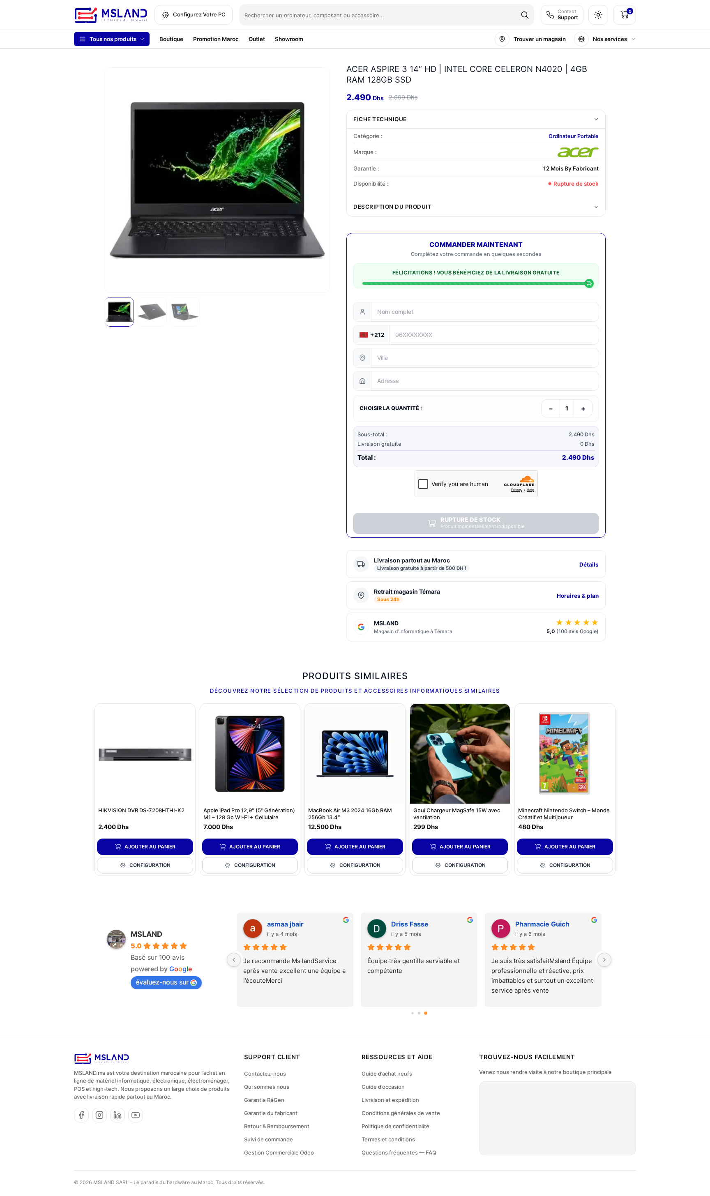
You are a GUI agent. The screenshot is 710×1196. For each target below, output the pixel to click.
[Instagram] (99, 1115)
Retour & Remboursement (276, 1126)
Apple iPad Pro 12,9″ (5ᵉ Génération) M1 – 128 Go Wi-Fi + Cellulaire (249, 813)
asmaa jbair (285, 924)
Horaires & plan (578, 595)
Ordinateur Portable (574, 136)
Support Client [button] (272, 1057)
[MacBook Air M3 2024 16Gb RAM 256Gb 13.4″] (355, 754)
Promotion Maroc (216, 39)
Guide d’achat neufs (387, 1073)
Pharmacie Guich (542, 924)
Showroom (289, 39)
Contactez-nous (265, 1073)
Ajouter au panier (149, 846)
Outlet (257, 39)
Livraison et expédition (390, 1100)
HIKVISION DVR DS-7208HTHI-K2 (141, 810)
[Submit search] (525, 15)
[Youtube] (135, 1115)
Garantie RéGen (264, 1100)
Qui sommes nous (266, 1086)
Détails (589, 564)
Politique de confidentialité (395, 1126)
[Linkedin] (117, 1115)
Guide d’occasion (383, 1086)
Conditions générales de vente (401, 1113)
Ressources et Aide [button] (397, 1057)
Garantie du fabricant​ (270, 1113)
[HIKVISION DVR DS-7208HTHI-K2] (145, 754)
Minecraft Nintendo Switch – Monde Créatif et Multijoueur (564, 813)
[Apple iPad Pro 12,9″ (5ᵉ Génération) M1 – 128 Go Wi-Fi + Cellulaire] (250, 754)
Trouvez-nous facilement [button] (527, 1057)
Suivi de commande (268, 1139)
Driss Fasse (410, 924)
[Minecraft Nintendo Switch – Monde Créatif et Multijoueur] (565, 754)
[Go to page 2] (425, 1013)
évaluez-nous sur (162, 982)
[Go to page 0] (412, 1013)
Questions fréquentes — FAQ (399, 1152)
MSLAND (146, 934)
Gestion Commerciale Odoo (279, 1152)
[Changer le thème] (598, 15)
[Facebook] (81, 1115)
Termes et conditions (388, 1139)
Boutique (171, 39)
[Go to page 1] (419, 1013)
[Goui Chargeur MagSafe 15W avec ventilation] (460, 754)
